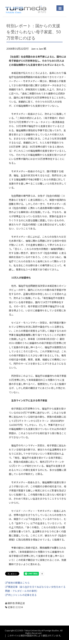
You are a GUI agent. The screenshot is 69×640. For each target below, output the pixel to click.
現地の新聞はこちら (19, 582)
